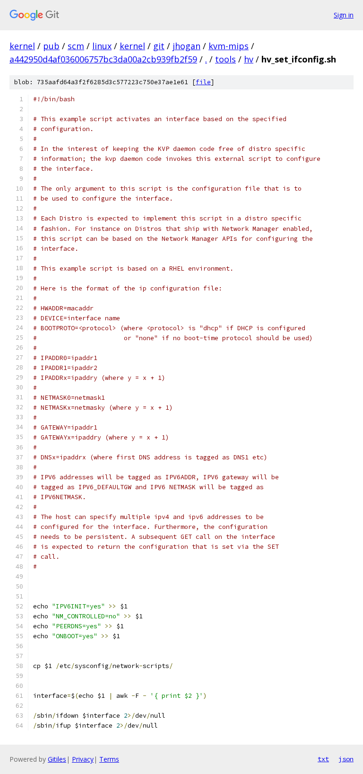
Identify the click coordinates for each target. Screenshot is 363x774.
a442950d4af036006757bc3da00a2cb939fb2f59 (103, 59)
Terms (109, 759)
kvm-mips (228, 46)
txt (323, 759)
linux (102, 46)
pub (51, 46)
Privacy (83, 759)
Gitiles (57, 759)
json (346, 759)
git (158, 46)
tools (225, 59)
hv (248, 59)
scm (76, 46)
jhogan (186, 46)
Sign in (344, 14)
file (203, 82)
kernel (22, 46)
